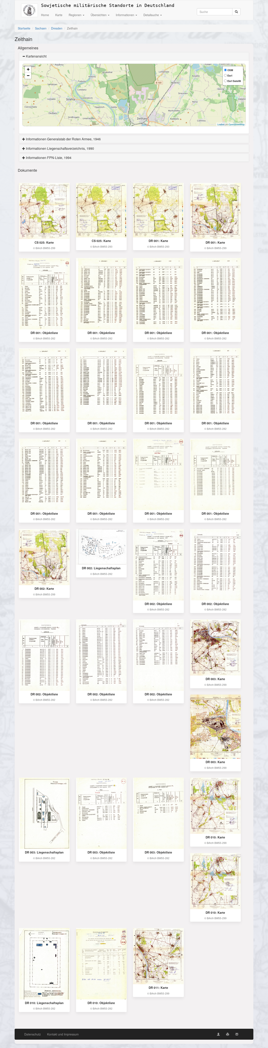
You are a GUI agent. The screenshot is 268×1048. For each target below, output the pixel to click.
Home (45, 15)
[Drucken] (227, 1034)
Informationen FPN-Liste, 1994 (48, 157)
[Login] (218, 1034)
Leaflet (220, 124)
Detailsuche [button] (151, 15)
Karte (58, 15)
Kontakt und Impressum (63, 1034)
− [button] (28, 75)
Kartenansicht (35, 56)
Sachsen (40, 28)
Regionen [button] (75, 15)
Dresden (56, 28)
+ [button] (28, 69)
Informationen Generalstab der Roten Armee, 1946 (63, 139)
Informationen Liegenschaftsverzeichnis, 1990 (59, 148)
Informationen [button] (125, 15)
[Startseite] (29, 5)
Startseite (24, 28)
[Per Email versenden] (236, 1034)
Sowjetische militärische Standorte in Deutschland (107, 4)
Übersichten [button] (99, 15)
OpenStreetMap (236, 124)
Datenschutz (32, 1034)
